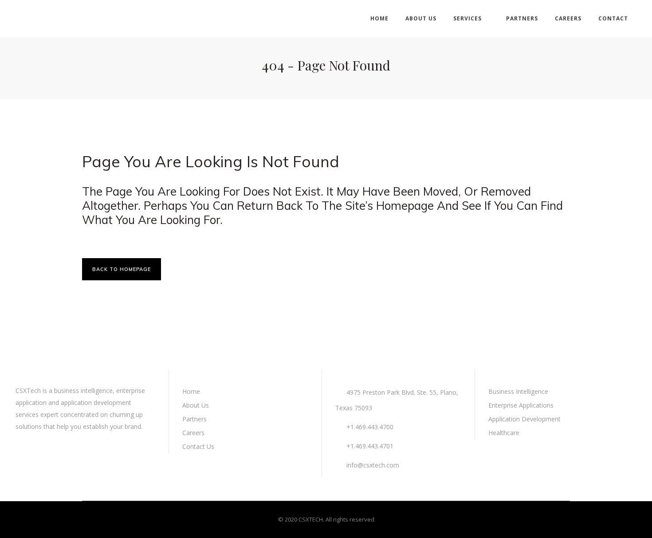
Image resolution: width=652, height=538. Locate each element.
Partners (194, 419)
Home (191, 391)
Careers (193, 432)
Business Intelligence (518, 391)
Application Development (524, 419)
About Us (195, 405)
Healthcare (503, 432)
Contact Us (198, 446)
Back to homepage (121, 269)
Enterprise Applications (521, 405)
